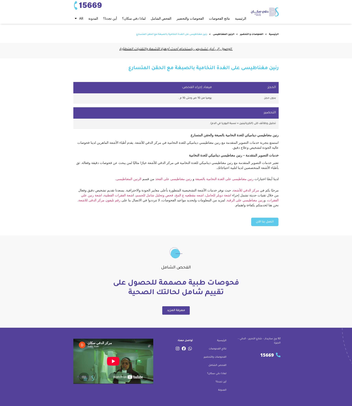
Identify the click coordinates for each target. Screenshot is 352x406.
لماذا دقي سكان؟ (134, 18)
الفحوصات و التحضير (251, 34)
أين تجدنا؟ (110, 18)
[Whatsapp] (190, 348)
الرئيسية (240, 18)
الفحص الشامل (217, 365)
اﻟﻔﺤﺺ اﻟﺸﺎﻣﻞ (161, 18)
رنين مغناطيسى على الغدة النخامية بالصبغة (224, 179)
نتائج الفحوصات (217, 349)
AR (81, 18)
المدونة (93, 18)
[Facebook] (184, 348)
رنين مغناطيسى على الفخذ (173, 179)
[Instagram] (177, 348)
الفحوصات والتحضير (215, 357)
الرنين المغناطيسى (223, 34)
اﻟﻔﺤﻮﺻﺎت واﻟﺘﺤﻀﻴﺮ (190, 18)
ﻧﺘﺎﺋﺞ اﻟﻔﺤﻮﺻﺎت (219, 18)
